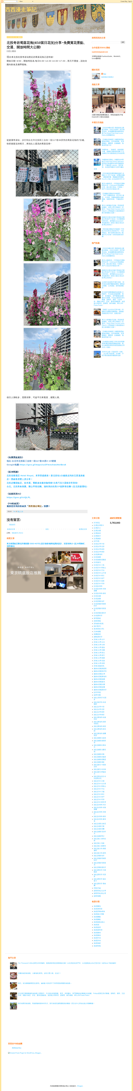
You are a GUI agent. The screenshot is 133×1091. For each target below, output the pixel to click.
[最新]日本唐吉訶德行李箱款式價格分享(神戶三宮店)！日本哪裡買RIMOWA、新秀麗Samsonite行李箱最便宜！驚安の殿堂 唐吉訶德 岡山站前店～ (113, 220)
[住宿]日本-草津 (99, 583)
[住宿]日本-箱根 (99, 581)
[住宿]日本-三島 (99, 565)
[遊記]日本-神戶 (99, 797)
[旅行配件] (97, 626)
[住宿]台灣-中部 (99, 544)
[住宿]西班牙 (98, 615)
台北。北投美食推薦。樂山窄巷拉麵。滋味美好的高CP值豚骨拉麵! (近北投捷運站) (47, 486)
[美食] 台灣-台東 (99, 644)
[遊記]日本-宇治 (99, 789)
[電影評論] (97, 888)
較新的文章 (11, 529)
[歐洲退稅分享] (99, 629)
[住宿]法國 (97, 596)
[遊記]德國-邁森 (99, 762)
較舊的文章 (83, 529)
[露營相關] (97, 896)
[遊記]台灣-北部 (99, 709)
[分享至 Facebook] (13, 51)
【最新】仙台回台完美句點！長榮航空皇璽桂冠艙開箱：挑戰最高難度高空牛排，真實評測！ (113, 311)
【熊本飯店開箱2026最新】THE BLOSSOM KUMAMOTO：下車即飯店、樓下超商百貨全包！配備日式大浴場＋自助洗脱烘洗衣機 (113, 232)
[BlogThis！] (9, 51)
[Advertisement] (29, 599)
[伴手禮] (96, 541)
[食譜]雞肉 (97, 932)
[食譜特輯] (97, 946)
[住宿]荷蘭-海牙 (99, 601)
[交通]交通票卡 (99, 525)
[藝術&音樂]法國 (99, 684)
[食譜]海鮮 (97, 943)
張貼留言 (12, 524)
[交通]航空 (97, 536)
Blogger (80, 1086)
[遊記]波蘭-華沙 (99, 836)
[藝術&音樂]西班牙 (100, 690)
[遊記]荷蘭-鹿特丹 (100, 867)
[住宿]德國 (97, 557)
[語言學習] (97, 692)
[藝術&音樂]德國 (99, 679)
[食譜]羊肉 (97, 940)
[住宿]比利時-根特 (100, 593)
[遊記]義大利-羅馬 (100, 853)
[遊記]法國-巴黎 (99, 826)
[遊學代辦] (97, 695)
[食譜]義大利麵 (99, 914)
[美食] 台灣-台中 (99, 639)
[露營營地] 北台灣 (100, 891)
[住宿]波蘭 (97, 598)
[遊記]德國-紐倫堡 (100, 757)
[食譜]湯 (96, 924)
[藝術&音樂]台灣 (99, 674)
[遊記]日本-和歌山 (100, 786)
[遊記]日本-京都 (99, 781)
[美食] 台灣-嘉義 (99, 647)
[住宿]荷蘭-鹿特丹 (100, 613)
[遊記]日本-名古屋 (100, 783)
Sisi (104, 74)
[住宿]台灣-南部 (99, 549)
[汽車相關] (97, 631)
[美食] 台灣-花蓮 (99, 660)
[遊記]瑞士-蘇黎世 (100, 846)
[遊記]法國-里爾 (99, 829)
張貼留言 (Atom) (17, 533)
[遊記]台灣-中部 (99, 707)
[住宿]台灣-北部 (99, 546)
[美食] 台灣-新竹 (99, 655)
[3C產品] (97, 522)
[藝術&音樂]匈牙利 (100, 671)
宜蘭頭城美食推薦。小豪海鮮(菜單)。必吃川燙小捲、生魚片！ (39, 973)
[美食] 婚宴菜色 (99, 666)
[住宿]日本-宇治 (99, 570)
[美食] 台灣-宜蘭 (99, 650)
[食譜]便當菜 (98, 909)
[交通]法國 (97, 530)
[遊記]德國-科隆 (99, 754)
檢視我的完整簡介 (107, 77)
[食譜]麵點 (97, 919)
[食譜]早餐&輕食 (99, 911)
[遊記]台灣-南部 (99, 712)
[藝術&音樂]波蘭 (99, 687)
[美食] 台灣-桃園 (99, 658)
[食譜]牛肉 (97, 938)
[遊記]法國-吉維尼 (100, 823)
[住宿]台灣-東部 (99, 552)
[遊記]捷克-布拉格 (100, 769)
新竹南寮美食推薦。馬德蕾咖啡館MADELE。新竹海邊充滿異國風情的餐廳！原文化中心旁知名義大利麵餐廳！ (56, 1003)
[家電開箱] (97, 618)
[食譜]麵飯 (97, 917)
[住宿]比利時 (98, 586)
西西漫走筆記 (21, 9)
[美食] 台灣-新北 (99, 652)
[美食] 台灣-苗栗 (99, 663)
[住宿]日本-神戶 (99, 578)
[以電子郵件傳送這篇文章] (8, 51)
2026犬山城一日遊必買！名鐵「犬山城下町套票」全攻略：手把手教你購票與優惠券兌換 (113, 353)
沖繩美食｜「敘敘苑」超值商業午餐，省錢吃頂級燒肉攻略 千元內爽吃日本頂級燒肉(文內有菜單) (113, 151)
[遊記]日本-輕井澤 (100, 802)
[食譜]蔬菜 (97, 927)
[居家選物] (97, 621)
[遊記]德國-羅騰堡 (100, 759)
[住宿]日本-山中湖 (100, 573)
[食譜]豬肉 (97, 935)
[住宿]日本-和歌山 (100, 567)
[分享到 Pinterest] (15, 51)
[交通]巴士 (97, 528)
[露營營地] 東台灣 (100, 893)
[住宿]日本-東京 (99, 575)
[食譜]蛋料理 (98, 930)
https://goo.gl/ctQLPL (19, 497)
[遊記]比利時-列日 (100, 805)
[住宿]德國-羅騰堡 (100, 559)
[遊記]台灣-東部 (99, 714)
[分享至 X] (11, 51)
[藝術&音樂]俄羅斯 (100, 668)
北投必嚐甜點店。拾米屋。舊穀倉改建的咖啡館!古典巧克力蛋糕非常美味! (42, 483)
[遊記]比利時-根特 (100, 816)
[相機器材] (97, 634)
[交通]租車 (97, 533)
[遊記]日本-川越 (99, 791)
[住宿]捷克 (97, 562)
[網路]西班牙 (98, 637)
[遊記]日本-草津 (99, 799)
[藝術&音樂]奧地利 (100, 676)
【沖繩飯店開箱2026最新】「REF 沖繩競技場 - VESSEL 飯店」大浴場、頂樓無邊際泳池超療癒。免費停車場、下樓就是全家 (113, 197)
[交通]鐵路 (97, 538)
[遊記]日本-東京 (99, 794)
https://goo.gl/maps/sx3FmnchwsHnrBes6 (43, 465)
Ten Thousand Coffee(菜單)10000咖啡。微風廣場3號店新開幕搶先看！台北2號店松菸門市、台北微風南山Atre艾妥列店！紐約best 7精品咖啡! (67, 963)
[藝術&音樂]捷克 (99, 682)
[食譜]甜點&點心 (99, 922)
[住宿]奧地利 (98, 554)
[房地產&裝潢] (98, 623)
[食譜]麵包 (97, 906)
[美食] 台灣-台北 (99, 642)
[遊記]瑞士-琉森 (99, 843)
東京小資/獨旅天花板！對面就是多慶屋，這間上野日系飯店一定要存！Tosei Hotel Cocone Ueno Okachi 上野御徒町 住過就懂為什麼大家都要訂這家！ (113, 209)
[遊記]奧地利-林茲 (100, 726)
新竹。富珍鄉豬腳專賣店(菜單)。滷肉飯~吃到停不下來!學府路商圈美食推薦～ (45, 983)
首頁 (47, 529)
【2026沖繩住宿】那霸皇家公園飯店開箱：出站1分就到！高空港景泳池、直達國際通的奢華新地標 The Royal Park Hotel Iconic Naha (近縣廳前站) (113, 131)
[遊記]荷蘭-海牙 (99, 855)
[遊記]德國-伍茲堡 (100, 738)
